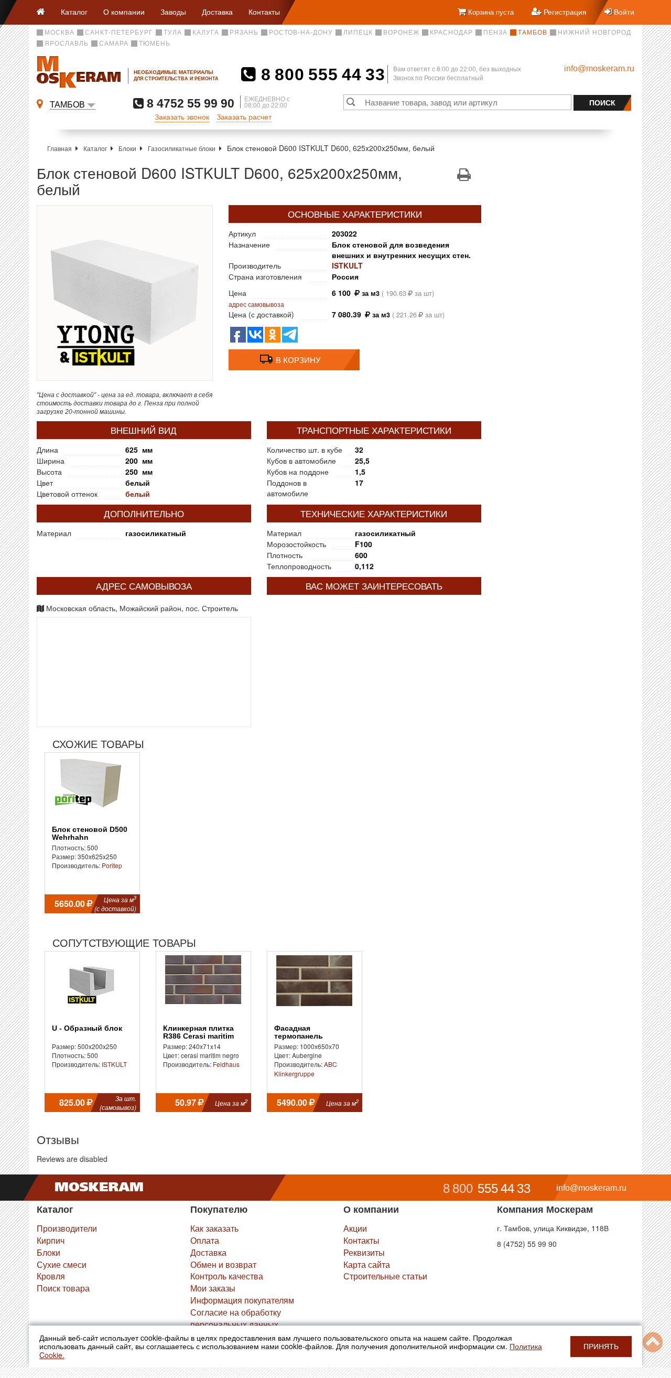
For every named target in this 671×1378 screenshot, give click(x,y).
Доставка (217, 11)
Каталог (74, 11)
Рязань (244, 32)
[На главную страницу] (45, 12)
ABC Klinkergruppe (305, 1068)
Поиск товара (63, 1288)
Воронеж (401, 32)
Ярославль (67, 43)
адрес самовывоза (256, 304)
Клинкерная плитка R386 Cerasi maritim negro (198, 1036)
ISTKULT (347, 265)
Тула (173, 32)
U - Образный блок (87, 1028)
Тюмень (154, 43)
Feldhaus (226, 1064)
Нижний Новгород (594, 32)
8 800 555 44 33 (320, 74)
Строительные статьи (385, 1276)
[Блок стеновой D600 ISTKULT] (125, 293)
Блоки (127, 148)
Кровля (51, 1276)
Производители (67, 1228)
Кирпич (50, 1240)
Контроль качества (226, 1276)
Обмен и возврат (223, 1264)
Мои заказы (212, 1288)
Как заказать (214, 1228)
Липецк (358, 32)
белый (137, 493)
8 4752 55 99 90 (189, 103)
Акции (355, 1228)
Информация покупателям (242, 1300)
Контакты (264, 11)
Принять (601, 1346)
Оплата (204, 1240)
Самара (113, 43)
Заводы (173, 11)
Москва (59, 32)
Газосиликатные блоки (181, 148)
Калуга (205, 32)
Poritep (112, 865)
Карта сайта (366, 1264)
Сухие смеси (61, 1264)
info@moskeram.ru (599, 68)
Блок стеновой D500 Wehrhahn (89, 833)
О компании (124, 11)
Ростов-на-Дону (301, 32)
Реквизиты (364, 1252)
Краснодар (451, 32)
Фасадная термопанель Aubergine (298, 1036)
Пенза (495, 32)
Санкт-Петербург (119, 32)
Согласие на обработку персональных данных (235, 1318)
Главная (59, 148)
